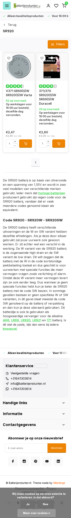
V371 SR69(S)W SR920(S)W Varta (19, 93)
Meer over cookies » (36, 513)
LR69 (15, 320)
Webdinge (59, 482)
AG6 (6, 320)
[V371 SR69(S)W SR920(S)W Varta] (19, 66)
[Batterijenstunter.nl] (27, 5)
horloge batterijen (51, 193)
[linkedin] (58, 461)
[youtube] (47, 461)
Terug (12, 25)
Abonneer (57, 447)
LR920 (25, 320)
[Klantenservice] (41, 366)
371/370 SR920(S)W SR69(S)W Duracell (47, 97)
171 (49, 320)
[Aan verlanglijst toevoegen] (8, 58)
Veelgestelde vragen (25, 373)
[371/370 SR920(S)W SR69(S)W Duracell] (52, 66)
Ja (28, 504)
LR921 (36, 320)
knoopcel (10, 329)
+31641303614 (21, 378)
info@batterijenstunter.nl (28, 383)
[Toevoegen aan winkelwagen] (25, 143)
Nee (45, 504)
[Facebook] (13, 461)
